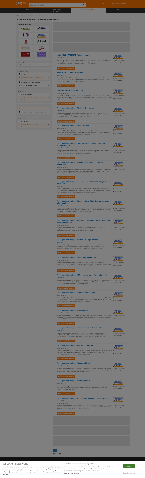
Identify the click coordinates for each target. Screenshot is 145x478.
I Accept (129, 466)
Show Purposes (129, 473)
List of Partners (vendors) (71, 473)
